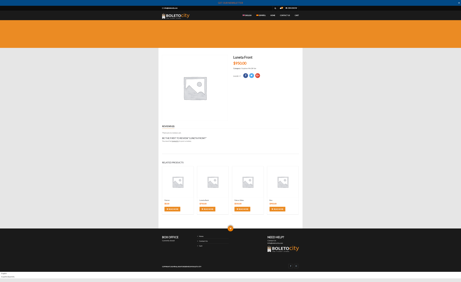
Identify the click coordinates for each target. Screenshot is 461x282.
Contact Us (285, 15)
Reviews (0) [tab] (168, 126)
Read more (173, 209)
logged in (175, 141)
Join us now (292, 8)
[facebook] (290, 266)
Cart (297, 15)
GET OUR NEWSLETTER (230, 3)
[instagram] (296, 266)
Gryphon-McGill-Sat (248, 68)
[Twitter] (251, 75)
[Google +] (257, 75)
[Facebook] (245, 75)
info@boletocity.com (171, 8)
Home (272, 15)
